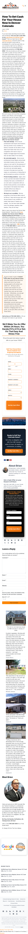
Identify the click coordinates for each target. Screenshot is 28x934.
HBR (18, 224)
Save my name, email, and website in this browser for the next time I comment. (13, 593)
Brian (5, 31)
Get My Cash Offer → (14, 451)
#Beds (10, 390)
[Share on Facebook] (5, 460)
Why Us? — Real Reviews (9, 901)
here (21, 212)
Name (10, 361)
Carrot (22, 927)
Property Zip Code (13, 384)
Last (16, 366)
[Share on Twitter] (8, 460)
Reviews (2, 933)
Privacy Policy (14, 903)
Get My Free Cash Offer (6, 929)
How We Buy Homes (20, 901)
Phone (9, 374)
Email (10, 369)
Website (4, 585)
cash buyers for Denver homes (14, 37)
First (9, 366)
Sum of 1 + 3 (6, 597)
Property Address (13, 379)
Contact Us (22, 899)
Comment (5, 557)
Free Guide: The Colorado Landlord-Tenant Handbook (14, 906)
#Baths (10, 395)
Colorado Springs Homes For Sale (11, 899)
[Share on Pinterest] (10, 460)
